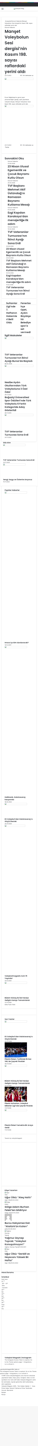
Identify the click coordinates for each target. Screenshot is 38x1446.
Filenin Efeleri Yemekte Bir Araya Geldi (19, 1126)
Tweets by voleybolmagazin (13, 1138)
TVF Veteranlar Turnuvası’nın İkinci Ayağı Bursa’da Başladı (19, 358)
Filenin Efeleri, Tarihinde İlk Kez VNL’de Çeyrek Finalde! (18, 1060)
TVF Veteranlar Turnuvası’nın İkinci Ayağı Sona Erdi (18, 237)
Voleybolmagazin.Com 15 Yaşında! (16, 977)
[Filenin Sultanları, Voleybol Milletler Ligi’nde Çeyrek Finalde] (16, 1101)
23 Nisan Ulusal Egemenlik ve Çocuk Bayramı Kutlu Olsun (18, 172)
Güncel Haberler (16, 21)
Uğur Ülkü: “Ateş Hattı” (18, 1197)
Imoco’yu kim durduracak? (17, 642)
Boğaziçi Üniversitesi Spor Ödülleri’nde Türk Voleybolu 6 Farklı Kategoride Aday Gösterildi (18, 404)
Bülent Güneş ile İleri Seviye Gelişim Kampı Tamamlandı (17, 999)
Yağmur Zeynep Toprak (12, 1247)
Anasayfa (8, 21)
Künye (3, 1394)
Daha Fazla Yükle (10, 1004)
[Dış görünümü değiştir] (32, 9)
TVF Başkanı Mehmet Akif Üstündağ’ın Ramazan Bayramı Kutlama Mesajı (19, 195)
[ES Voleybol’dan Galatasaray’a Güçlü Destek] (16, 804)
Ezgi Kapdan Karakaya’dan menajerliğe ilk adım (18, 218)
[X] (0, 1403)
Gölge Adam (8, 1213)
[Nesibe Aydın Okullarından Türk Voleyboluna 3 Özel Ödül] (19, 366)
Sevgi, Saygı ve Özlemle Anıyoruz (17, 479)
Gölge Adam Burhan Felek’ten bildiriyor (17, 1208)
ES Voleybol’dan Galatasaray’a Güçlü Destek (19, 820)
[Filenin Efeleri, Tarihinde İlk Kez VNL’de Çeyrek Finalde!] (16, 1057)
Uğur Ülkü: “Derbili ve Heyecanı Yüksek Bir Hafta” (17, 1257)
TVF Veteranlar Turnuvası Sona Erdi (16, 433)
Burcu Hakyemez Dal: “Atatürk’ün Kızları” (17, 1224)
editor (6, 1229)
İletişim (4, 1392)
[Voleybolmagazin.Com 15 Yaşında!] (15, 826)
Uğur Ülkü (8, 1200)
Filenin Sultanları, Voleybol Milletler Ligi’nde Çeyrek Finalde (19, 1104)
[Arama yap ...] (35, 9)
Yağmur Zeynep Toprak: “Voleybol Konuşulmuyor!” (15, 1241)
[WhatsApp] (1, 1403)
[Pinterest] (6, 149)
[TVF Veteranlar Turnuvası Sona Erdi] (19, 415)
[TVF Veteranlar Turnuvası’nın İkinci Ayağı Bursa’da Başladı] (19, 338)
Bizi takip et (15, 1369)
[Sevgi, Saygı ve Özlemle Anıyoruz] (14, 465)
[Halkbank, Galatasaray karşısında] (16, 647)
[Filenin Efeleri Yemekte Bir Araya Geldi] (16, 1110)
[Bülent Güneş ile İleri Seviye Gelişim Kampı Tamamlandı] (16, 983)
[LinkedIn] (5, 149)
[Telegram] (7, 149)
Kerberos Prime (20, 1388)
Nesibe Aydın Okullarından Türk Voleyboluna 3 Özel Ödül (16, 387)
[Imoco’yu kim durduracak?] (16, 493)
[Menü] (3, 9)
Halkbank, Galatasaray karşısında (15, 798)
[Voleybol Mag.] (19, 9)
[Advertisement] (19, 1164)
